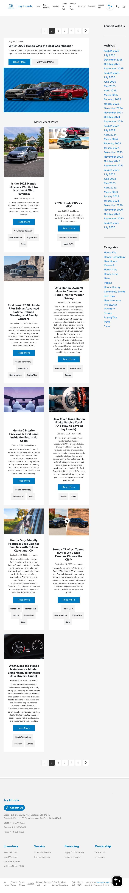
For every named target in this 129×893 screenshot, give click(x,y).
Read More (19, 62)
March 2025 (111, 95)
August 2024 (111, 126)
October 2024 (112, 117)
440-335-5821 (19, 827)
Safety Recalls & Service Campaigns (60, 883)
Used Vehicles (10, 856)
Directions (100, 856)
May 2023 (110, 183)
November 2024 (113, 112)
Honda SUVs (111, 274)
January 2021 (111, 201)
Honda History (112, 287)
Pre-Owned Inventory (110, 306)
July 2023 (109, 174)
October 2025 (112, 64)
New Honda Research (110, 263)
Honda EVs (110, 252)
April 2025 (110, 90)
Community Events (114, 291)
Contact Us (16, 807)
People (108, 283)
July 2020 (109, 227)
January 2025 (111, 104)
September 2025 (114, 68)
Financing (71, 846)
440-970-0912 (17, 822)
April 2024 (110, 134)
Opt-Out (74, 883)
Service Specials (42, 856)
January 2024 (111, 148)
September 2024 (114, 121)
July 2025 (109, 77)
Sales (107, 326)
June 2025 (110, 82)
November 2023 (113, 157)
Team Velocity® (102, 882)
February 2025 (112, 99)
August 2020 (111, 223)
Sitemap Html (39, 883)
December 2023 (113, 152)
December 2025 (113, 59)
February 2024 (112, 143)
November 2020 (113, 209)
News (107, 278)
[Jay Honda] (20, 6)
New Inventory (112, 300)
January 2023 (111, 196)
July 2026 (109, 55)
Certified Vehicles (12, 861)
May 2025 (110, 86)
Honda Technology (114, 257)
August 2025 (111, 73)
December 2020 (113, 205)
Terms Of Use (22, 883)
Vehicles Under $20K (14, 866)
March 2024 (111, 139)
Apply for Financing (74, 852)
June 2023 (110, 179)
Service (108, 313)
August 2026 (111, 51)
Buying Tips (110, 317)
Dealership (103, 846)
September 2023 (114, 165)
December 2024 (113, 108)
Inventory (11, 846)
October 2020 (112, 214)
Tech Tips (109, 296)
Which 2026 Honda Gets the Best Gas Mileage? (40, 46)
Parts (107, 322)
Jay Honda (6, 883)
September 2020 (114, 218)
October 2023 (112, 161)
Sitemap (31, 883)
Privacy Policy (14, 883)
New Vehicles (10, 852)
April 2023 (110, 187)
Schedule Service (42, 852)
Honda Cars (110, 269)
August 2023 (111, 170)
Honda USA (80, 883)
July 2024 (109, 130)
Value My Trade (72, 856)
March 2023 (111, 192)
